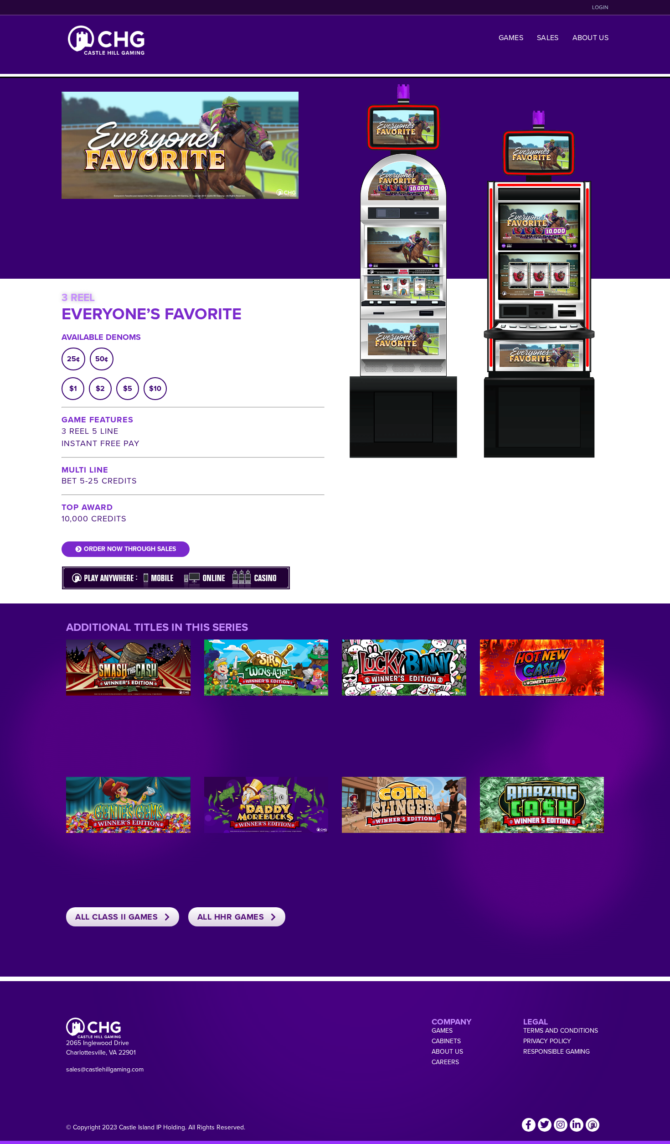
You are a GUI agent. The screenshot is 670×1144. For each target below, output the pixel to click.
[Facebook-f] (529, 1125)
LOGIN (600, 7)
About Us (590, 37)
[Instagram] (560, 1125)
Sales (548, 37)
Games (511, 37)
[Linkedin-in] (576, 1125)
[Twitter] (544, 1125)
